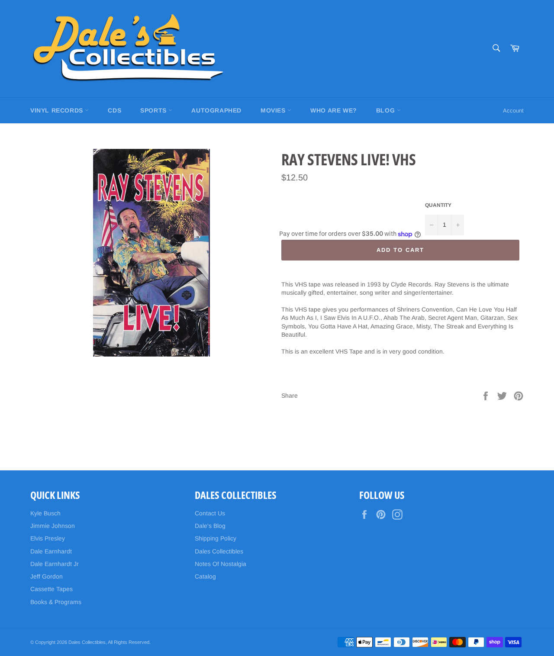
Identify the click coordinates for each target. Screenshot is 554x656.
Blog (386, 110)
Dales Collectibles (219, 551)
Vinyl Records (57, 110)
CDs (114, 110)
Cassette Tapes (51, 588)
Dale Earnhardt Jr (54, 563)
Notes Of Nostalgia (220, 563)
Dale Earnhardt (51, 551)
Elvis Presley (47, 538)
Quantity (438, 205)
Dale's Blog (210, 525)
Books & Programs (55, 601)
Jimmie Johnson (52, 525)
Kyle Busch (45, 513)
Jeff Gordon (46, 576)
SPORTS (154, 110)
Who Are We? (333, 110)
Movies (274, 110)
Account (513, 110)
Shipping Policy (215, 538)
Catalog (205, 576)
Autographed (216, 110)
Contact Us (210, 513)
